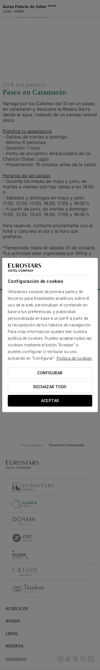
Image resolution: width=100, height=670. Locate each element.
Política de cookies (74, 358)
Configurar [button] (49, 373)
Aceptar (50, 401)
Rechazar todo (49, 387)
